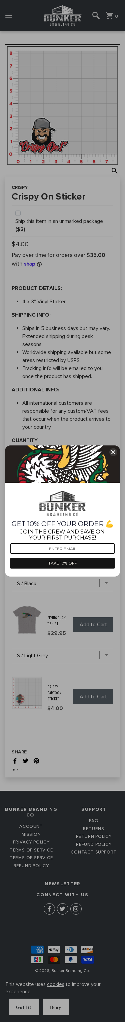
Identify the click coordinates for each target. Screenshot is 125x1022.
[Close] (113, 452)
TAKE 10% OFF (62, 563)
